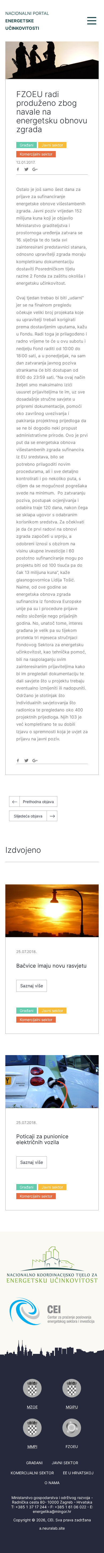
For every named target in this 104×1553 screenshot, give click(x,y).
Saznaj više (31, 985)
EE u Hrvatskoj (78, 1473)
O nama (52, 1482)
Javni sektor (52, 145)
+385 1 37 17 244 (31, 1507)
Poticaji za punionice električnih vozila (42, 1139)
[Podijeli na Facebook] (18, 169)
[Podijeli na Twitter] (26, 169)
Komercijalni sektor (36, 154)
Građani (26, 145)
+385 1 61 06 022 (70, 1507)
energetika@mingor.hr (52, 1511)
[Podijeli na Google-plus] (35, 169)
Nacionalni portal (27, 21)
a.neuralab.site (52, 1528)
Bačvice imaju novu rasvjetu (51, 966)
